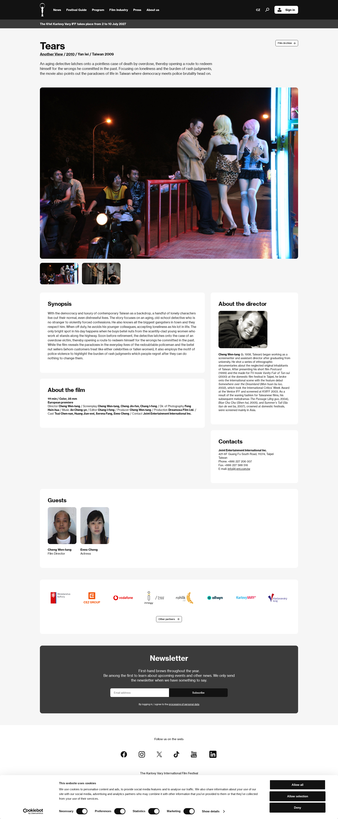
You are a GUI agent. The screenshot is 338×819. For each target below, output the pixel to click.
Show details (210, 811)
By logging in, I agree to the (169, 704)
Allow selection (297, 796)
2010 (70, 54)
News (57, 10)
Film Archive (285, 43)
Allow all (297, 784)
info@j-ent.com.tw (239, 468)
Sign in (290, 10)
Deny (297, 807)
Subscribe (198, 692)
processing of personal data (184, 704)
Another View (51, 54)
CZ (258, 10)
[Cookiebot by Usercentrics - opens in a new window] (33, 811)
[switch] (119, 811)
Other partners (166, 619)
